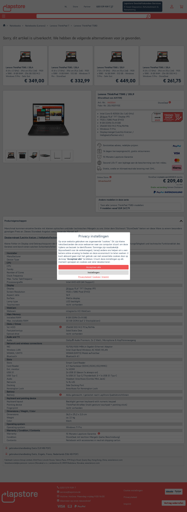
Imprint (105, 276)
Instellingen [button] (93, 272)
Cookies (96, 276)
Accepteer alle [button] (93, 267)
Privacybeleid (84, 276)
